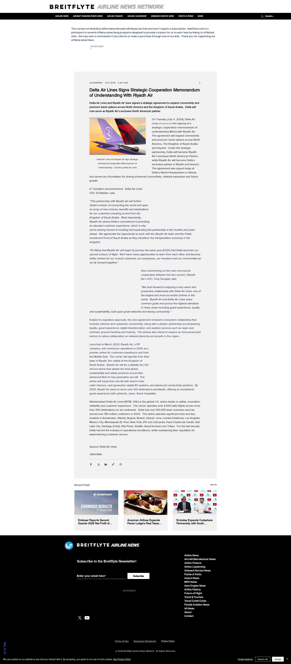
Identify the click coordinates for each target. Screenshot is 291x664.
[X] (80, 618)
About (187, 612)
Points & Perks (192, 574)
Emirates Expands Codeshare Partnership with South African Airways (194, 521)
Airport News (191, 578)
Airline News (96, 454)
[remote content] (179, 206)
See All (213, 484)
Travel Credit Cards (195, 600)
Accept (278, 659)
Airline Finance (193, 563)
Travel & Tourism (193, 597)
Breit (85, 545)
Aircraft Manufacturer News (200, 559)
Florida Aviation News (196, 604)
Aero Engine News (195, 585)
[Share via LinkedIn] (105, 464)
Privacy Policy (168, 641)
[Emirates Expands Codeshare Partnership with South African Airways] (195, 502)
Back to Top (4, 650)
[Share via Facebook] (90, 464)
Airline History (192, 589)
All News (189, 608)
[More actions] (200, 83)
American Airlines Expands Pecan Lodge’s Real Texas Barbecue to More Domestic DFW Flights (144, 521)
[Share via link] (113, 464)
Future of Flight (193, 593)
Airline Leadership (194, 566)
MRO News (190, 581)
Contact (188, 616)
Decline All (263, 659)
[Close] (287, 659)
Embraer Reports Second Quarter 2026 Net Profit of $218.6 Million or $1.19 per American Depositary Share (95, 521)
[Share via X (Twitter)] (98, 464)
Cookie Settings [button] (245, 659)
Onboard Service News (197, 570)
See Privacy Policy (122, 659)
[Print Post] (120, 464)
